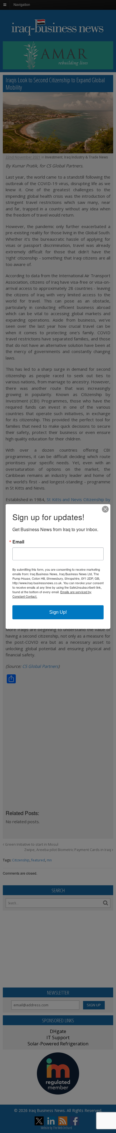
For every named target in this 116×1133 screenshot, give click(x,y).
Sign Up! (58, 612)
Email (18, 542)
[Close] (105, 509)
